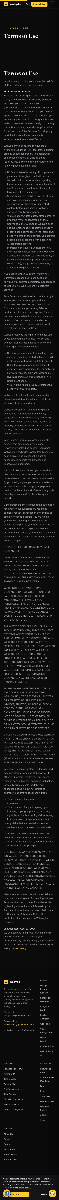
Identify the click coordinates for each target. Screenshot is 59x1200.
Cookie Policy (19, 948)
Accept (15, 1194)
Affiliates (44, 1115)
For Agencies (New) (13, 1069)
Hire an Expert (47, 1101)
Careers (7, 1139)
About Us (8, 1134)
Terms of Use (10, 1159)
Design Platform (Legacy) (44, 989)
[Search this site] (27, 4)
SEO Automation (11, 1104)
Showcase (45, 1096)
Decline (43, 1194)
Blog (42, 1091)
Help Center (9, 1149)
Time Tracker (10, 1094)
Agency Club (10, 1084)
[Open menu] (52, 4)
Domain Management (14, 1109)
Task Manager (10, 1079)
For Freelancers (11, 1089)
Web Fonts (45, 1024)
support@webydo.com (17, 1015)
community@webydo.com (19, 1024)
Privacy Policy (10, 1154)
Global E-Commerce (13, 1099)
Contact (7, 1144)
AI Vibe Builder (47, 1046)
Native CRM (9, 1074)
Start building (39, 4)
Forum (43, 1086)
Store (42, 1120)
